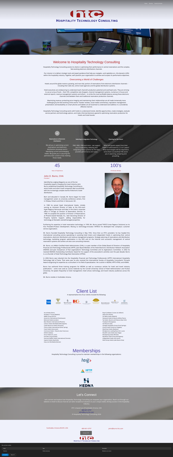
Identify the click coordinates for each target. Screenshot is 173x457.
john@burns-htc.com (115, 428)
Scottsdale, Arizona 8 (53, 428)
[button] (48, 302)
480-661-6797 (86, 428)
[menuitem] (146, 3)
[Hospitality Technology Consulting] (5, 3)
